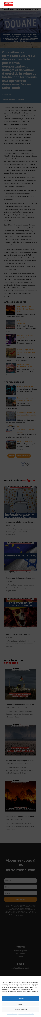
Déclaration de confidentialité (26, 1014)
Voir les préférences (20, 1009)
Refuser (20, 1004)
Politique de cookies (12, 1014)
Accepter (20, 999)
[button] (38, 978)
